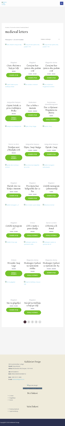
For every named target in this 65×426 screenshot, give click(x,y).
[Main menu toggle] (61, 3)
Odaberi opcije (13, 75)
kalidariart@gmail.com (18, 379)
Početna (7, 27)
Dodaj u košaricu (14, 118)
